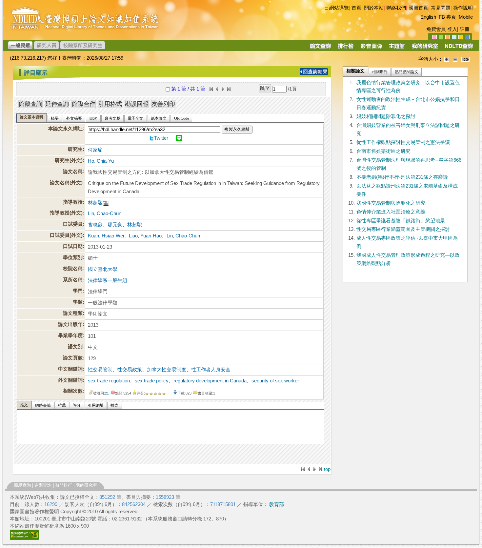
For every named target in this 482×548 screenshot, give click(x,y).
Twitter (161, 138)
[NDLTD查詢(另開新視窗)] (458, 48)
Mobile (466, 17)
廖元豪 (115, 224)
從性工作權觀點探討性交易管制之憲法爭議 (403, 142)
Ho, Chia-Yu (101, 161)
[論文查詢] (320, 48)
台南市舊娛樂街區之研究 (383, 151)
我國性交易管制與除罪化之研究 (390, 203)
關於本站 (374, 7)
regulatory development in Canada (210, 380)
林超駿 (95, 202)
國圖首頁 (418, 7)
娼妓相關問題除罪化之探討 (385, 116)
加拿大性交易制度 (166, 369)
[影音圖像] (371, 48)
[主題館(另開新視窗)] (397, 48)
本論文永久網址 (65, 128)
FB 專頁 (447, 17)
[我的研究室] (424, 48)
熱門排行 (63, 485)
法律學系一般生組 (107, 280)
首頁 (356, 7)
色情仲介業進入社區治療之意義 (390, 211)
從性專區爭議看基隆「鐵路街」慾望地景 (400, 220)
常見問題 (441, 7)
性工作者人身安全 (211, 369)
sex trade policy (152, 380)
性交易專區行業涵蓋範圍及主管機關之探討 (403, 229)
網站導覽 (339, 7)
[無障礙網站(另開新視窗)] (24, 538)
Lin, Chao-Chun (104, 213)
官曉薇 (95, 224)
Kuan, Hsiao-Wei (106, 235)
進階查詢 (42, 485)
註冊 (465, 29)
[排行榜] (346, 48)
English (428, 17)
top (327, 469)
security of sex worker (275, 380)
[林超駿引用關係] (106, 202)
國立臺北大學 (102, 269)
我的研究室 (86, 485)
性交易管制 (100, 369)
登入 (452, 29)
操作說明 (463, 7)
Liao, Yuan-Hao (145, 235)
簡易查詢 (22, 485)
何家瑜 (95, 149)
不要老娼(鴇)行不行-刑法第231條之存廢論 (402, 177)
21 (107, 393)
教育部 (276, 504)
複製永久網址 (237, 129)
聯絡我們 (396, 7)
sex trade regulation (109, 380)
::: (326, 8)
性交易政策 (129, 369)
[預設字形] (465, 59)
